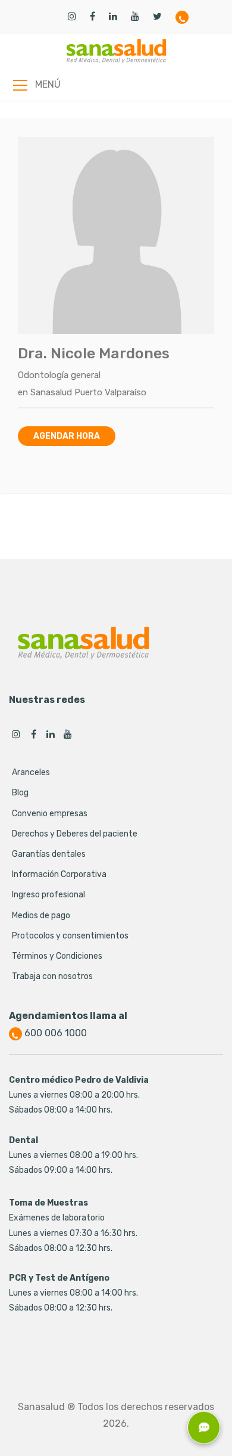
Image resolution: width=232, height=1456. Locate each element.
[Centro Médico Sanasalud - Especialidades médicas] (116, 51)
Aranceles (31, 772)
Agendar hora (66, 436)
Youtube (68, 734)
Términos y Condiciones (57, 956)
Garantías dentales (49, 854)
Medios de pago (41, 915)
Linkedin (50, 734)
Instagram (16, 734)
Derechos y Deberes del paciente (74, 834)
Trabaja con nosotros (52, 976)
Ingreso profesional (48, 895)
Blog (20, 793)
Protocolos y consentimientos (70, 936)
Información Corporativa (59, 874)
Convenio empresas (49, 813)
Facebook (33, 734)
